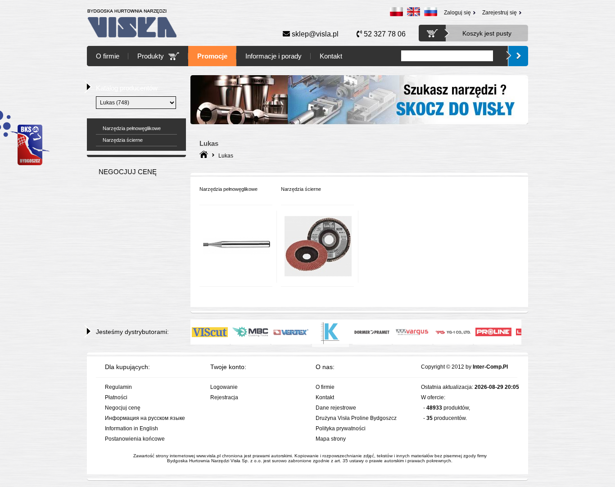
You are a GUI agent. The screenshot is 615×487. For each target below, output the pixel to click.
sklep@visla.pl (314, 34)
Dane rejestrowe (336, 408)
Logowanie (224, 387)
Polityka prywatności (341, 428)
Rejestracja (224, 397)
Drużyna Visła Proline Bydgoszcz (356, 418)
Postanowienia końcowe (135, 439)
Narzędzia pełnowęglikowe (132, 128)
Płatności (116, 397)
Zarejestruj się (499, 12)
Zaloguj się (457, 12)
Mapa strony (331, 439)
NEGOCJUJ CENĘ (128, 172)
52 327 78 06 (384, 34)
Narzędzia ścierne (123, 140)
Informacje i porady (273, 56)
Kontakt (331, 56)
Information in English (131, 428)
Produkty (150, 56)
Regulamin (118, 387)
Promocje (212, 56)
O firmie (107, 56)
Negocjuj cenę (122, 408)
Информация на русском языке (145, 418)
